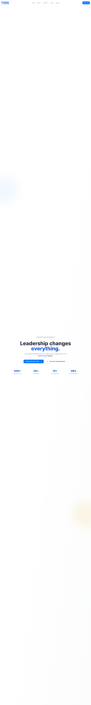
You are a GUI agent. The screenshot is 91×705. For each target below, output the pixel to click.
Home (33, 3)
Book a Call (86, 2)
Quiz (52, 3)
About (38, 2)
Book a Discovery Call (32, 361)
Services (45, 2)
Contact (57, 3)
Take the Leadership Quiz (57, 361)
